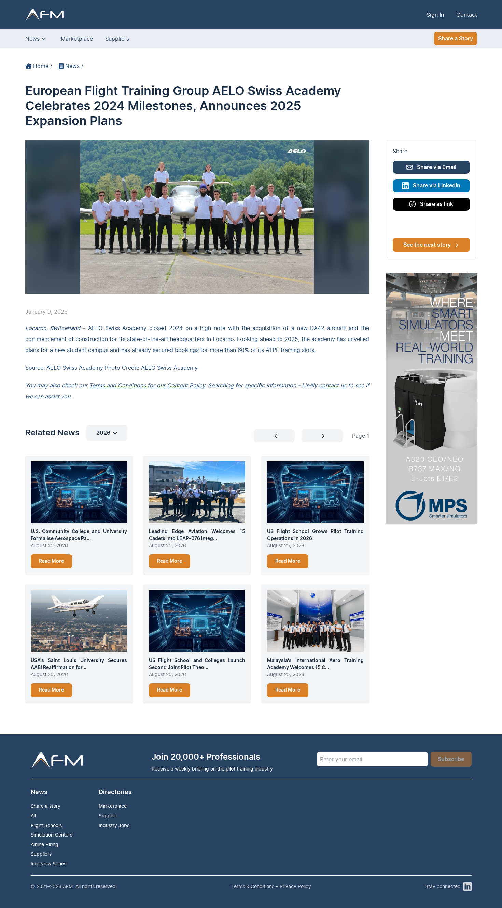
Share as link (436, 204)
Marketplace (77, 38)
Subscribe (451, 759)
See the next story (427, 245)
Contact (466, 14)
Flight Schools (46, 825)
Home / (42, 66)
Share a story (45, 806)
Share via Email (436, 167)
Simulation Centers (51, 835)
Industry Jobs (114, 825)
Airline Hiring (44, 844)
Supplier (108, 815)
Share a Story (455, 38)
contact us (332, 385)
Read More (51, 561)
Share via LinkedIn (436, 185)
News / (74, 66)
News (32, 38)
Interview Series (48, 863)
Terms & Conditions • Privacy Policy (271, 886)
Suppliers (117, 38)
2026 (103, 433)
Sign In (435, 14)
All (33, 815)
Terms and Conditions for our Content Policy (147, 385)
